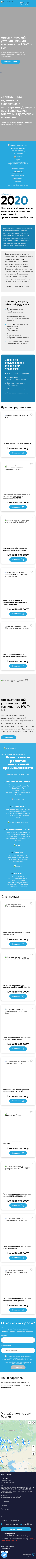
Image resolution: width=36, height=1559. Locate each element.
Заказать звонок (15, 1529)
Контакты (4, 1517)
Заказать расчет (10, 62)
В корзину (16, 453)
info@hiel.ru (27, 1524)
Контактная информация (10, 1520)
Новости (4, 1505)
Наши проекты (6, 1513)
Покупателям (5, 1509)
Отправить (18, 1367)
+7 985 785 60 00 (10, 1524)
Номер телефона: (6, 1345)
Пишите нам (5, 1548)
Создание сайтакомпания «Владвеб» (26, 1555)
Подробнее (8, 737)
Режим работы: (9, 1534)
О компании (5, 1501)
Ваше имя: (4, 1335)
